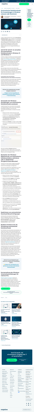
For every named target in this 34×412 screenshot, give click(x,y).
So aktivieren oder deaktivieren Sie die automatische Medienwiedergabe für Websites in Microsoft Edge (5, 337)
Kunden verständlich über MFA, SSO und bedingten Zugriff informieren (16, 336)
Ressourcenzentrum (13, 371)
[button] (1, 31)
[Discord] (28, 405)
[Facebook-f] (30, 403)
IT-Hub (11, 374)
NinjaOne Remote (4, 378)
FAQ (10, 392)
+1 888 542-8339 (18, 1)
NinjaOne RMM (4, 371)
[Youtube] (28, 403)
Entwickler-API (12, 380)
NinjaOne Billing (4, 382)
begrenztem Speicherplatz (10, 241)
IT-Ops (2, 8)
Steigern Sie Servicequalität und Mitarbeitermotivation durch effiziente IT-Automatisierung (11, 94)
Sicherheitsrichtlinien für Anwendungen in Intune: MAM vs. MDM (5, 323)
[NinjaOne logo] (5, 4)
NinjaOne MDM (4, 379)
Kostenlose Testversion (24, 3)
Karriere (11, 395)
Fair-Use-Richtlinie (28, 400)
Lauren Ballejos (7, 16)
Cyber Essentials (20, 383)
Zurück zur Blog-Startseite (6, 345)
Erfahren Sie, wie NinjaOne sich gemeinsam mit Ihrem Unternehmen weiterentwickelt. (11, 266)
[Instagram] (26, 405)
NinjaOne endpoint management (7, 277)
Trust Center (12, 383)
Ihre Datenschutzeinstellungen (22, 391)
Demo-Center (12, 379)
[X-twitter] (30, 405)
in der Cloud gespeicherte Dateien (10, 59)
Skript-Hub (11, 377)
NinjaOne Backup (4, 388)
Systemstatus (12, 382)
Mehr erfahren (12, 1)
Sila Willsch (7, 17)
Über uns (11, 387)
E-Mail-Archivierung (5, 390)
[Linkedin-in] (26, 403)
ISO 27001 (19, 375)
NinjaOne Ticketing (5, 384)
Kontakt (23, 1)
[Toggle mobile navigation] (32, 4)
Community (12, 390)
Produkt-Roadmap (5, 391)
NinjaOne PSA (4, 381)
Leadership (11, 389)
